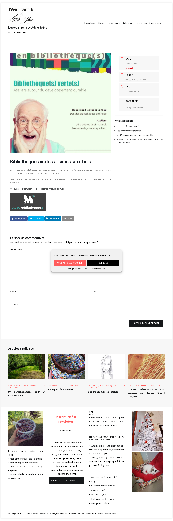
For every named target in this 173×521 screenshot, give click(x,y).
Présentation (90, 23)
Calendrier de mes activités (135, 23)
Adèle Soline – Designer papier (107, 445)
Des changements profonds (129, 131)
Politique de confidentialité (95, 268)
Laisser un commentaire (146, 323)
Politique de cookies (75, 268)
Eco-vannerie (53, 385)
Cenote (78, 513)
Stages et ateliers (135, 107)
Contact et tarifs (156, 23)
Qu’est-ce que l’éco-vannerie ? (104, 477)
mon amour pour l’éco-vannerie (26, 458)
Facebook (19, 218)
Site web (14, 304)
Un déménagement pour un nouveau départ (136, 135)
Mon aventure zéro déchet (22, 385)
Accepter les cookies (70, 263)
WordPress (111, 513)
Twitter (37, 218)
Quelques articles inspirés (109, 23)
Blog (93, 481)
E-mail (95, 292)
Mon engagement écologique (102, 385)
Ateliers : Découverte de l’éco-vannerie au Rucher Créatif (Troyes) (140, 140)
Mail (69, 218)
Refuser (103, 263)
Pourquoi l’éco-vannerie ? (128, 126)
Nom (13, 292)
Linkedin (54, 218)
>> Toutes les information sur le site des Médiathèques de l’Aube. (37, 189)
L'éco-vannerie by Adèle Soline (27, 27)
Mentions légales (98, 494)
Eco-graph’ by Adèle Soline (107, 457)
